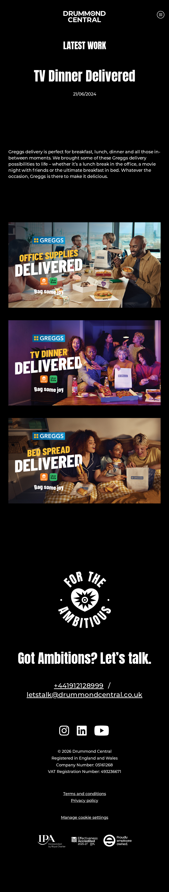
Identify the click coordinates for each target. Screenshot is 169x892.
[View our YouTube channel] (102, 730)
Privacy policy (84, 801)
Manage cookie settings (84, 818)
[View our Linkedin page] (82, 730)
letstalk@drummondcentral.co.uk (84, 695)
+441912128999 (79, 686)
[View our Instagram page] (64, 730)
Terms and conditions (84, 794)
